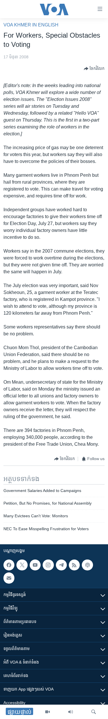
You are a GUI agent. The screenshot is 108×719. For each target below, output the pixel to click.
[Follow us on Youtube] (35, 565)
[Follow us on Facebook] (8, 565)
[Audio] (70, 712)
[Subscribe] (8, 578)
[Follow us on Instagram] (48, 565)
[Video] (47, 712)
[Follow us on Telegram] (61, 565)
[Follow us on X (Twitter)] (21, 565)
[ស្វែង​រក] (93, 712)
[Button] (94, 68)
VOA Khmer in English (30, 24)
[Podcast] (87, 565)
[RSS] (74, 565)
